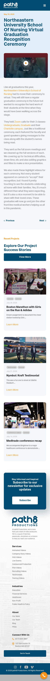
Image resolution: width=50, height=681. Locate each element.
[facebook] (20, 667)
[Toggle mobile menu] (44, 5)
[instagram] (15, 667)
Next (41, 221)
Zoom (17, 122)
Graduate (26, 125)
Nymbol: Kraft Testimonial (22, 375)
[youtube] (26, 667)
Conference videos (14, 432)
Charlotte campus (13, 129)
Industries (17, 586)
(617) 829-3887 (21, 639)
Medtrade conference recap (24, 440)
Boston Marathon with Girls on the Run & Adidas (23, 309)
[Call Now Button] (43, 675)
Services (16, 546)
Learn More (12, 325)
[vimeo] (32, 667)
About (15, 612)
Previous (10, 221)
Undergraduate (12, 125)
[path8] (25, 517)
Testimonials (11, 367)
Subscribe (25, 500)
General (10, 299)
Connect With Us (20, 635)
